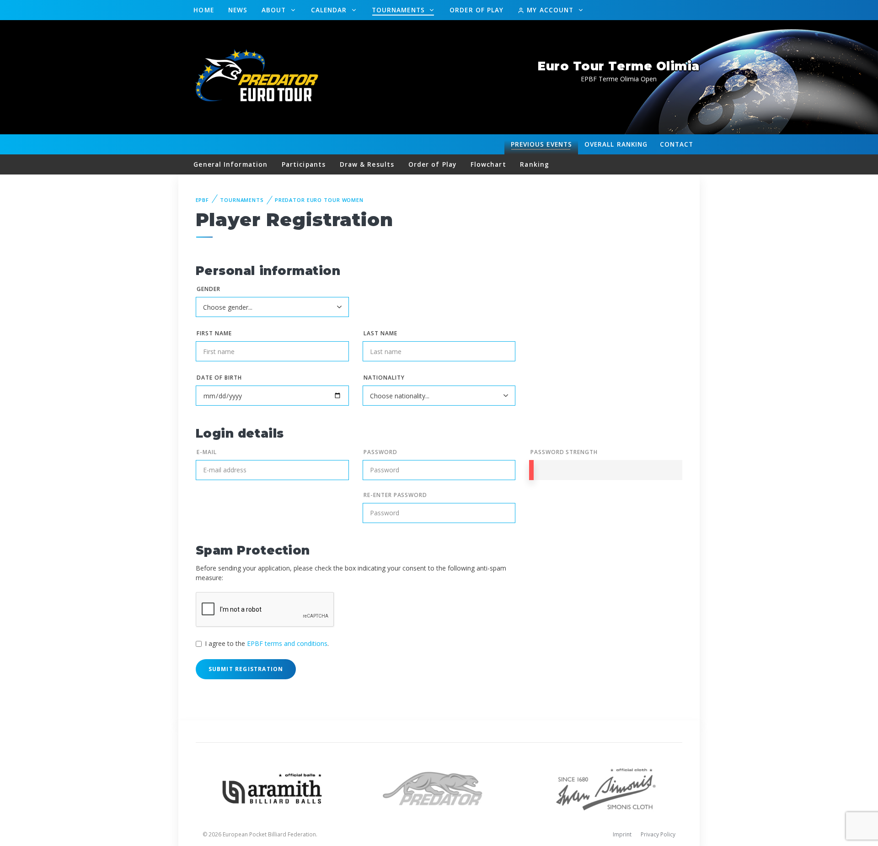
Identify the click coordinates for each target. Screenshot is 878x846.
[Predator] (439, 787)
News (237, 9)
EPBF (202, 199)
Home (203, 9)
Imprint (622, 834)
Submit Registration (246, 669)
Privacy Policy (658, 834)
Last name (380, 333)
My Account (550, 9)
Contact (677, 144)
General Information (230, 164)
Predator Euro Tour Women (319, 199)
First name (214, 333)
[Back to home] (258, 76)
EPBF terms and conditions (287, 643)
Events (541, 144)
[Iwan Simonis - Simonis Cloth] (605, 787)
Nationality (384, 377)
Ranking (616, 144)
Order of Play (476, 9)
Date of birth (219, 377)
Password (380, 452)
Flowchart (488, 164)
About (275, 9)
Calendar (330, 9)
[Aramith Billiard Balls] (272, 787)
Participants (304, 164)
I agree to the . (267, 643)
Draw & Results (367, 164)
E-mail (207, 452)
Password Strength (564, 452)
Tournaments (399, 9)
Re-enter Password (395, 495)
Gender (208, 289)
